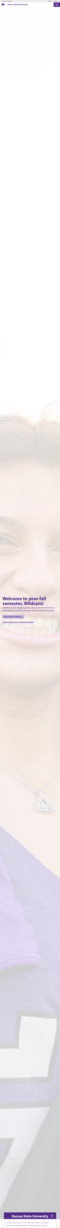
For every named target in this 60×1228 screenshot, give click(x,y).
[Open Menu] (57, 4)
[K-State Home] (3, 4)
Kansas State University (7, 1)
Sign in (49, 1)
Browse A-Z (55, 1)
